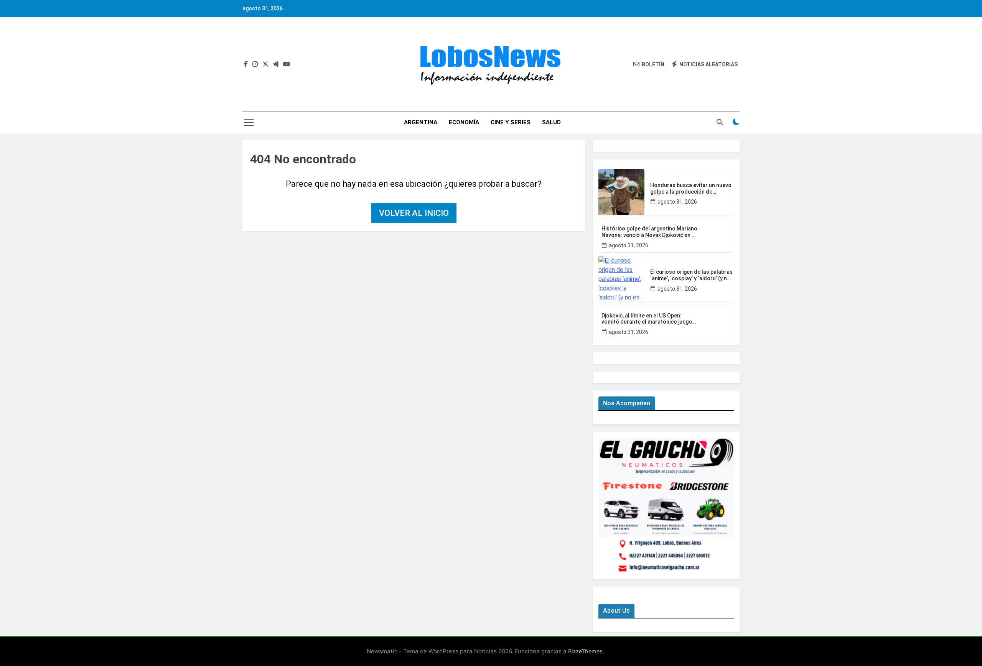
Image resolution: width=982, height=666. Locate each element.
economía (464, 122)
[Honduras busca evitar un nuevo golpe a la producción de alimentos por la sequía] (621, 192)
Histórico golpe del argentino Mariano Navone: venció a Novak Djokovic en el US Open (649, 231)
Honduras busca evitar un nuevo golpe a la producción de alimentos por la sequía (691, 188)
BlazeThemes (585, 651)
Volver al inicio (414, 213)
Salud (551, 122)
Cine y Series (511, 122)
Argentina (420, 122)
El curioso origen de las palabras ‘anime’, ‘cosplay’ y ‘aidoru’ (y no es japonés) (691, 275)
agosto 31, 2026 (677, 202)
